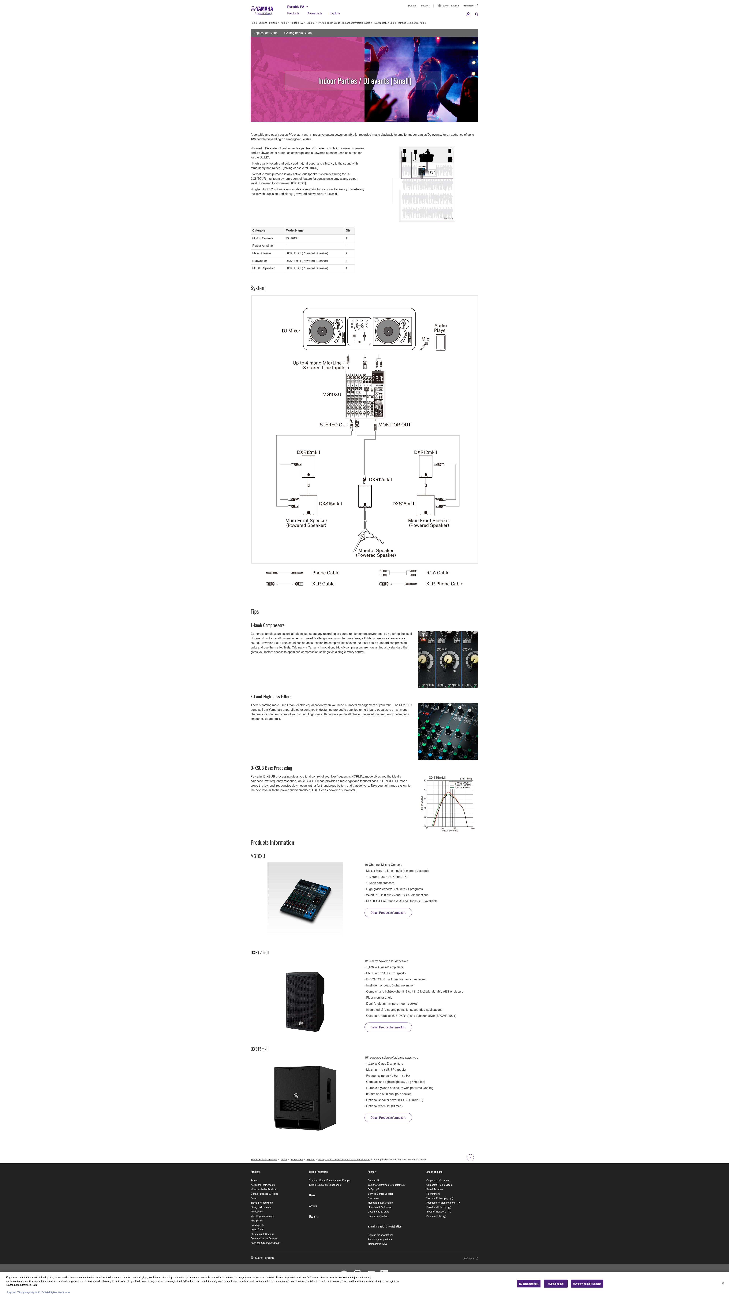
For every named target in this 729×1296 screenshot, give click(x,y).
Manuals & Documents (380, 1202)
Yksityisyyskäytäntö (28, 1292)
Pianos (254, 1180)
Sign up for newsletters (380, 1235)
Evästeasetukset (528, 1283)
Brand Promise (434, 1189)
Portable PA (295, 6)
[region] (364, 1284)
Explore (335, 13)
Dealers (412, 5)
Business (468, 5)
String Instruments (261, 1207)
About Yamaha (434, 1171)
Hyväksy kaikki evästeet (587, 1283)
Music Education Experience (325, 1184)
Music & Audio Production (265, 1189)
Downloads (314, 13)
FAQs (371, 1189)
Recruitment (433, 1193)
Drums (254, 1198)
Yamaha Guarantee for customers (386, 1184)
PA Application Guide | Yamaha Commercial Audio (344, 22)
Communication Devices (264, 1238)
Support (425, 5)
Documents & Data (378, 1211)
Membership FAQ (377, 1244)
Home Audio (257, 1229)
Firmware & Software (379, 1207)
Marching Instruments (263, 1216)
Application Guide (265, 33)
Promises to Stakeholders (440, 1202)
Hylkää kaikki (556, 1283)
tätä (35, 1285)
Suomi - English (451, 5)
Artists (313, 1205)
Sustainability (433, 1216)
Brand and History (436, 1207)
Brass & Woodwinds (262, 1202)
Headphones (257, 1220)
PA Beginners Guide (298, 33)
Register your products (380, 1239)
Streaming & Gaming (262, 1234)
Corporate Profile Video (439, 1184)
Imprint (11, 1292)
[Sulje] (723, 1283)
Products (293, 13)
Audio (284, 22)
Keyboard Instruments (263, 1184)
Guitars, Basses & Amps (264, 1193)
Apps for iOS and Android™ (266, 1243)
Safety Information (378, 1216)
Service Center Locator (380, 1193)
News (312, 1195)
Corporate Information (438, 1180)
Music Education (318, 1171)
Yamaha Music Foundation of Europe (329, 1180)
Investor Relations (436, 1211)
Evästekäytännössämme (55, 1292)
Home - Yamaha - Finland (264, 22)
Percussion (257, 1211)
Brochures (373, 1198)
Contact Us (374, 1180)
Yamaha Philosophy (437, 1198)
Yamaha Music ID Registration (385, 1226)
